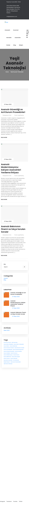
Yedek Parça (11, 461)
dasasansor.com (7, 115)
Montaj (9, 459)
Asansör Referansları (7, 356)
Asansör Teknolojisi (14, 358)
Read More (4, 137)
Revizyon (10, 457)
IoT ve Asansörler (16, 360)
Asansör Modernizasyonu (8, 354)
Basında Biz (11, 419)
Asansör (6, 278)
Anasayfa (7, 30)
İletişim (21, 45)
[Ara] (24, 267)
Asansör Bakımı (6, 346)
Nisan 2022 (7, 330)
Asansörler (18, 37)
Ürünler (8, 45)
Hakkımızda (11, 417)
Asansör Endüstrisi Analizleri (9, 347)
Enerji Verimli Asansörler (8, 360)
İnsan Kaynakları (12, 421)
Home (7, 72)
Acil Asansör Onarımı (7, 342)
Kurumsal (15, 30)
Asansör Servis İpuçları (16, 356)
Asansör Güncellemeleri (8, 349)
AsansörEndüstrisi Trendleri (19, 347)
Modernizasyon (12, 452)
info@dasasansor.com (12, 16)
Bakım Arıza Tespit (12, 455)
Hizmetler (8, 37)
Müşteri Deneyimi (7, 361)
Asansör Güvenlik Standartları (9, 351)
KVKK (19, 505)
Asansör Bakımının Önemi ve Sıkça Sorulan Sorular (13, 229)
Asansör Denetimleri (13, 346)
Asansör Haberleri (7, 353)
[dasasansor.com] (9, 22)
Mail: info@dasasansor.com (8, 494)
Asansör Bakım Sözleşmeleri (19, 344)
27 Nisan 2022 (8, 104)
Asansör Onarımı (16, 354)
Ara (5, 264)
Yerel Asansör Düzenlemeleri (16, 361)
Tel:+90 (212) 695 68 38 (7, 489)
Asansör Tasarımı (7, 358)
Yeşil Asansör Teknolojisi (17, 72)
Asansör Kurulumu (14, 353)
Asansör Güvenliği (18, 351)
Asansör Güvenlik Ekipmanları (18, 349)
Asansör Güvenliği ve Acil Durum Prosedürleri (13, 111)
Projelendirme (11, 450)
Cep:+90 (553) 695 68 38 (7, 491)
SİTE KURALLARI (22, 507)
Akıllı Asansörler (14, 342)
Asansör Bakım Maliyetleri (8, 344)
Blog (14, 45)
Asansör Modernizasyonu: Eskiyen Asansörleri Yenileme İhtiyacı (11, 168)
